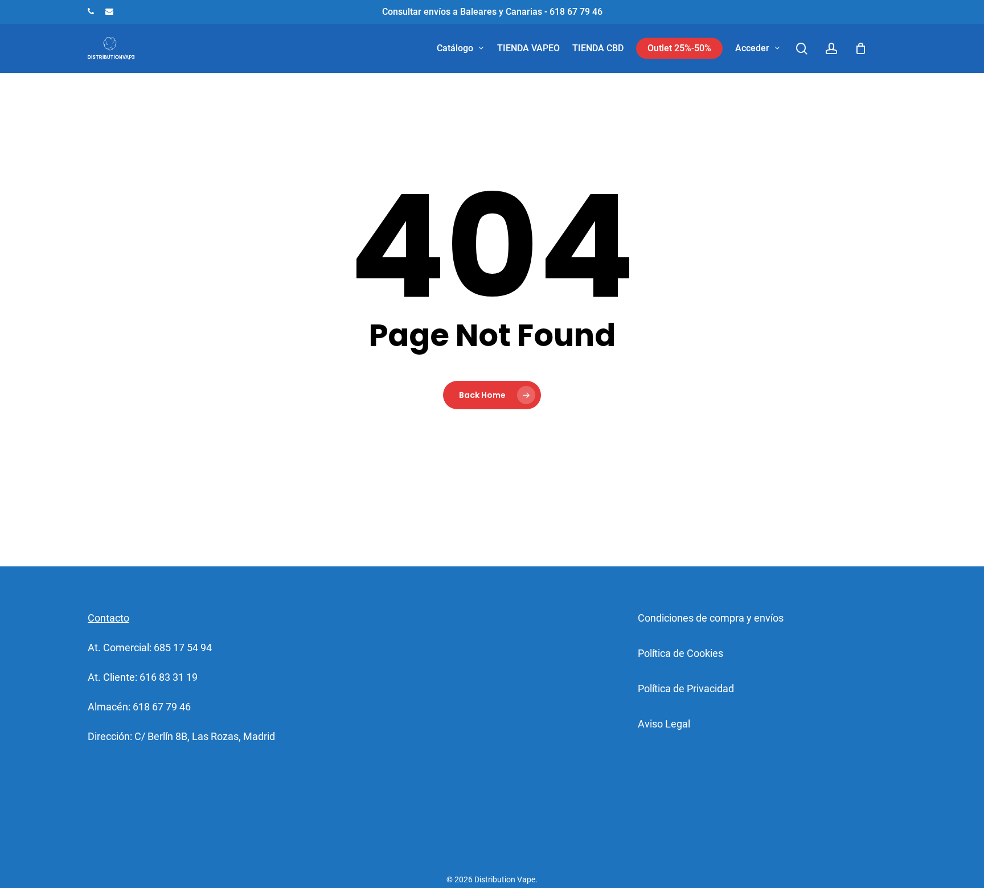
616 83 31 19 (169, 677)
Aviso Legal (664, 724)
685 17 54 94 (183, 647)
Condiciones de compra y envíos (711, 618)
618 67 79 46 (162, 707)
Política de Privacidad (686, 688)
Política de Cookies (680, 653)
